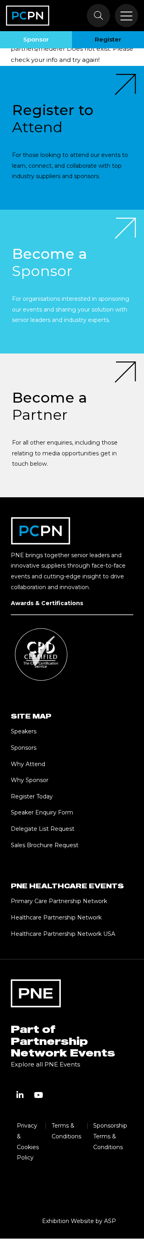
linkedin (20, 1095)
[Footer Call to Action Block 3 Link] (72, 425)
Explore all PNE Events (45, 1064)
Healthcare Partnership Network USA (63, 933)
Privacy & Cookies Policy (28, 1141)
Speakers (23, 731)
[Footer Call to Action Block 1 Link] (72, 138)
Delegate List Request (42, 828)
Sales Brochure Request (44, 845)
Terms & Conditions (66, 1131)
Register (108, 39)
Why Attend (28, 764)
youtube (38, 1095)
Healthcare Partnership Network (56, 917)
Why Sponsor (29, 780)
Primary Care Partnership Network (59, 901)
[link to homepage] (27, 16)
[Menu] (126, 15)
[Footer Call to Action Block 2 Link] (72, 281)
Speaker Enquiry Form (42, 812)
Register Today (32, 796)
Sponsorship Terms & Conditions (110, 1136)
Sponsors (23, 747)
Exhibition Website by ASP (79, 1221)
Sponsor (36, 39)
